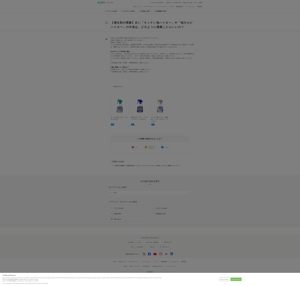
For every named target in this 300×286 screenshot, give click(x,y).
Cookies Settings (224, 279)
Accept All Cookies (236, 279)
